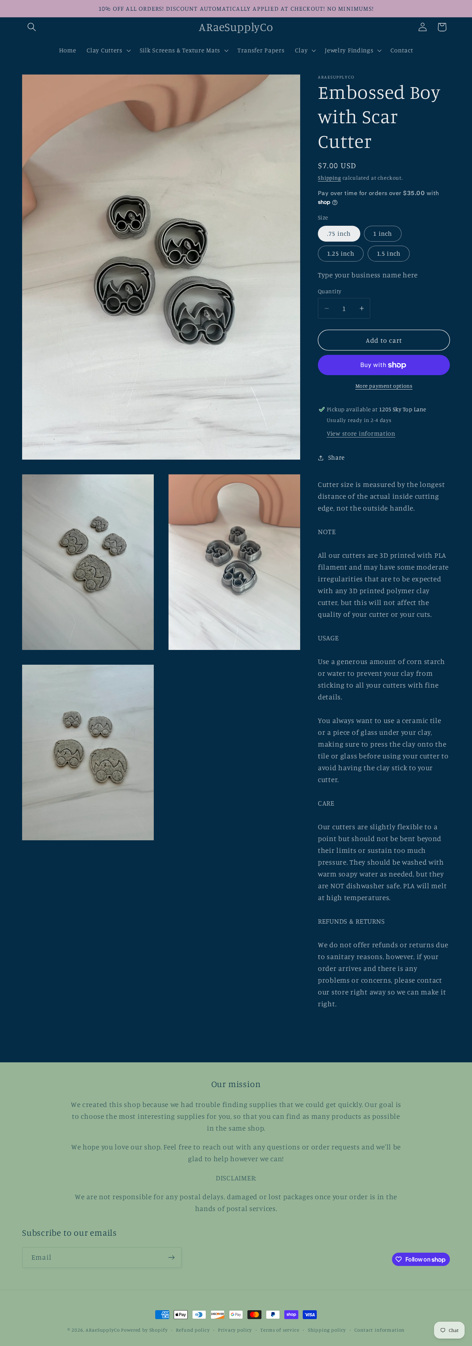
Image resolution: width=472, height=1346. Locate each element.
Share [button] (336, 457)
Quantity (329, 291)
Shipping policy (327, 1330)
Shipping (329, 177)
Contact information (379, 1330)
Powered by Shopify (144, 1330)
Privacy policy (235, 1330)
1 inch (382, 233)
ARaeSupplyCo (102, 1330)
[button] (32, 27)
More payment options (384, 386)
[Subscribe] (171, 1257)
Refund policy (192, 1330)
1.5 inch (389, 253)
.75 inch (339, 233)
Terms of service (279, 1330)
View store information (361, 433)
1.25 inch (340, 253)
